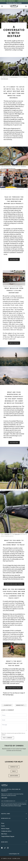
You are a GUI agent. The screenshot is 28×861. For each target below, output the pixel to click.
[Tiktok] (5, 848)
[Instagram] (8, 848)
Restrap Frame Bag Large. (9, 168)
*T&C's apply (4, 797)
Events (3, 826)
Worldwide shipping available (14, 3)
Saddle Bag (17, 534)
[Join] (25, 800)
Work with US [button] (5, 818)
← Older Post (7, 705)
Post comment (7, 737)
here (21, 286)
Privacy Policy (4, 805)
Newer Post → (20, 705)
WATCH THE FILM (14, 343)
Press (2, 823)
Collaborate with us (6, 831)
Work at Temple (5, 828)
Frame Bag (7, 534)
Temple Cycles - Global (9, 858)
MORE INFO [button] (4, 842)
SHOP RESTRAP (14, 259)
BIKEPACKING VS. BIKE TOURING (14, 584)
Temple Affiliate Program (7, 836)
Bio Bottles (23, 166)
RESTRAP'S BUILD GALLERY (14, 687)
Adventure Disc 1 (14, 76)
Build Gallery (6, 681)
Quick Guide (14, 775)
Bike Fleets (4, 833)
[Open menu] (3, 6)
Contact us (14, 766)
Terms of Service (14, 805)
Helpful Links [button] (5, 813)
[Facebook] (2, 848)
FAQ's (14, 771)
